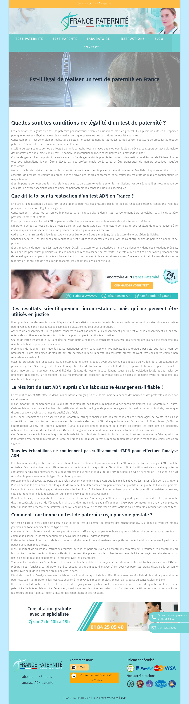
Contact (91, 47)
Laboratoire (98, 39)
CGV (123, 698)
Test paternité (29, 39)
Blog (158, 39)
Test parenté (65, 39)
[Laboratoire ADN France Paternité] (94, 298)
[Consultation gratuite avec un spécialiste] (94, 630)
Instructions (132, 39)
